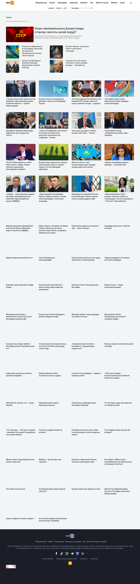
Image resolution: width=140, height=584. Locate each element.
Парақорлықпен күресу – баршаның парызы (49, 404)
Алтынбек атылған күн (15, 489)
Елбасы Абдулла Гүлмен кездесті (20, 518)
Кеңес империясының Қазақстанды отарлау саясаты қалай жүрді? (59, 30)
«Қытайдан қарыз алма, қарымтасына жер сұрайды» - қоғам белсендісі (117, 101)
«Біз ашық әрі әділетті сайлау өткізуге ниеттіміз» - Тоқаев (84, 132)
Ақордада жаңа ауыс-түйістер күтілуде (117, 227)
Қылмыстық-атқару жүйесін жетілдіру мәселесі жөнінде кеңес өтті (20, 346)
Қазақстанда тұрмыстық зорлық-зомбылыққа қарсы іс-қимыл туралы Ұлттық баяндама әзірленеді (53, 165)
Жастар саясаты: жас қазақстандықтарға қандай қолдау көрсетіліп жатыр (83, 164)
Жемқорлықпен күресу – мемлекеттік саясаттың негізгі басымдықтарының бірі (19, 316)
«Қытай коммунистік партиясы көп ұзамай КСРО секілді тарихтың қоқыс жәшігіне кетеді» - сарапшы (86, 101)
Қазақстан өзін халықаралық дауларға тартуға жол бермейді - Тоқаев (52, 101)
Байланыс (84, 559)
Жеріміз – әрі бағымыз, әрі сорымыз (50, 460)
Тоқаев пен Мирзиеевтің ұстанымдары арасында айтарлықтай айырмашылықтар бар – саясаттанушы (32, 51)
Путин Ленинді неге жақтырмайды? (47, 259)
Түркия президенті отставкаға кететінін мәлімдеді (117, 259)
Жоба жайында (47, 559)
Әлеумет (84, 3)
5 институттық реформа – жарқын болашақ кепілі (86, 374)
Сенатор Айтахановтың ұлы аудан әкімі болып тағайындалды (86, 259)
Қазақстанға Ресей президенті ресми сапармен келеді (52, 315)
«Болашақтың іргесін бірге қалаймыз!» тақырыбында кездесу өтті (83, 346)
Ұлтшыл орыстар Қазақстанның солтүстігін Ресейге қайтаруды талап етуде (52, 346)
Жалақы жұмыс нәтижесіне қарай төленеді (118, 345)
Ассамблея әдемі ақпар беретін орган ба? (52, 490)
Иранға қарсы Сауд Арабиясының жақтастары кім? (20, 460)
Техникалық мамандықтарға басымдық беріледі (84, 404)
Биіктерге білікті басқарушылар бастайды (85, 286)
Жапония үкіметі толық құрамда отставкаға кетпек (85, 315)
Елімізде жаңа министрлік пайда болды (19, 286)
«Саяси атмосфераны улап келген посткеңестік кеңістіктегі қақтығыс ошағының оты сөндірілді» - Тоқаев (53, 134)
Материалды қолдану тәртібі (67, 559)
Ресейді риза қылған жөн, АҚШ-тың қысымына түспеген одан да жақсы (86, 432)
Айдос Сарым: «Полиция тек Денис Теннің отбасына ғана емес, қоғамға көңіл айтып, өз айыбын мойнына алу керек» (53, 229)
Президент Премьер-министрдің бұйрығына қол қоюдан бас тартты (19, 133)
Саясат (52, 3)
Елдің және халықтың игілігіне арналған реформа (19, 374)
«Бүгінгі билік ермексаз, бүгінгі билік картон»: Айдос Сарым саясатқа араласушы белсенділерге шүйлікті (19, 165)
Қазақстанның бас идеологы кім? (86, 489)
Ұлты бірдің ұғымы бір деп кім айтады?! (117, 431)
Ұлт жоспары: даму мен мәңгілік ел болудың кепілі (118, 404)
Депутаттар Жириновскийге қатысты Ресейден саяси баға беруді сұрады (117, 491)
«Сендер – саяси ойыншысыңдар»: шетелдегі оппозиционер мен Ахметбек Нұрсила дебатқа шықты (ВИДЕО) (20, 197)
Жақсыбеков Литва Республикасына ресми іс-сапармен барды (115, 316)
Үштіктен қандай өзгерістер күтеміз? (50, 431)
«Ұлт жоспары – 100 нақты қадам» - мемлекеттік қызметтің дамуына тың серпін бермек (20, 432)
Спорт (122, 3)
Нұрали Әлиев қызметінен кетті (19, 258)
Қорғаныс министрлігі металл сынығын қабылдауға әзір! (84, 460)
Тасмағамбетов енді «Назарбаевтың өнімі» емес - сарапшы (116, 133)
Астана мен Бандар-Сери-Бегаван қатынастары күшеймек (53, 519)
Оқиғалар (74, 3)
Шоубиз (114, 3)
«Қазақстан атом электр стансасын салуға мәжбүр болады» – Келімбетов (76, 63)
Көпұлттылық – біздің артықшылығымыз (113, 286)
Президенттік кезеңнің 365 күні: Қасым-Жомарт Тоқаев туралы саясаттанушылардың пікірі (85, 196)
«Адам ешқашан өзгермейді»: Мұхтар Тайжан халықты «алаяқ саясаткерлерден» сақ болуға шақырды (52, 197)
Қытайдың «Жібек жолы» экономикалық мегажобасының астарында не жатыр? (118, 461)
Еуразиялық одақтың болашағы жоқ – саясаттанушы (85, 227)
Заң (91, 3)
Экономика (62, 3)
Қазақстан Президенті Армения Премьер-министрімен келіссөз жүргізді (31, 64)
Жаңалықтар (41, 3)
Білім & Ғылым (102, 3)
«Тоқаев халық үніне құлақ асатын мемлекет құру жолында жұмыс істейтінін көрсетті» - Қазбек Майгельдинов (20, 102)
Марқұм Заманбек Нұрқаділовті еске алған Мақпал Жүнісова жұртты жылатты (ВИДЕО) (19, 228)
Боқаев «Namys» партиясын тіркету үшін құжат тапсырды (77, 48)
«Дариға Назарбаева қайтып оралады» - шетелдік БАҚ (116, 163)
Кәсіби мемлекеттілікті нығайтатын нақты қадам (50, 374)
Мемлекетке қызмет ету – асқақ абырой (20, 404)
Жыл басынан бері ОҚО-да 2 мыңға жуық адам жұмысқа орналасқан (51, 287)
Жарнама (94, 559)
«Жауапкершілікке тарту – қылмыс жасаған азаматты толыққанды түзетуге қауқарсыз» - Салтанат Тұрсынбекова (118, 197)
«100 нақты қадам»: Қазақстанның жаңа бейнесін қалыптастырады (117, 375)
